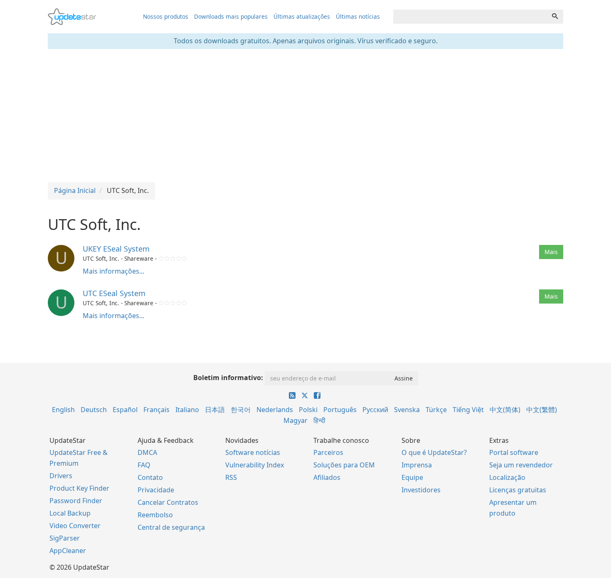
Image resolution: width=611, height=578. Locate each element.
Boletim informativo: (228, 377)
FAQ (144, 464)
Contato (150, 477)
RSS (231, 477)
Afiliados (326, 477)
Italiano (187, 409)
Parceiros (328, 452)
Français (156, 409)
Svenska (407, 409)
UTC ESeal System (114, 293)
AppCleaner (67, 550)
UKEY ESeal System (116, 249)
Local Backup (70, 513)
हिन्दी (319, 420)
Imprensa (417, 464)
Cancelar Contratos (168, 502)
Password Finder (75, 500)
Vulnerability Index (254, 464)
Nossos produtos (165, 16)
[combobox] (470, 17)
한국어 (241, 409)
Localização (507, 477)
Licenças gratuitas (517, 489)
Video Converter (75, 525)
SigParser (64, 538)
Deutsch (94, 409)
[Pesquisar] (555, 17)
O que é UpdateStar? (434, 452)
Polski (308, 409)
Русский (375, 409)
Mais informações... (113, 271)
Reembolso (155, 514)
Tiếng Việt (468, 409)
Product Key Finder (79, 488)
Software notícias (252, 452)
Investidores (421, 489)
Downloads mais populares (231, 16)
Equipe (412, 477)
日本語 (215, 409)
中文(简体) (505, 409)
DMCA (147, 452)
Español (125, 409)
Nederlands (274, 409)
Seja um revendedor (521, 464)
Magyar (295, 420)
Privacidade (156, 489)
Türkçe (436, 409)
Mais (551, 252)
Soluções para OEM (344, 464)
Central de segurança (171, 527)
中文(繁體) (541, 409)
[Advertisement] (305, 115)
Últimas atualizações (301, 16)
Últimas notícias (358, 16)
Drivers (60, 475)
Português (340, 409)
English (63, 409)
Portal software (513, 452)
